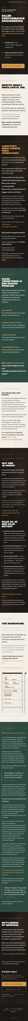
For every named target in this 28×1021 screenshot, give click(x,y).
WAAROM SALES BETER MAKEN (16, 2)
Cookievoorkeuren (14, 1018)
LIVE (25, 2)
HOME (9, 2)
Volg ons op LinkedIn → (8, 996)
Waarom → (14, 1011)
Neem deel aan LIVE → (14, 989)
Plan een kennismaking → (13, 66)
